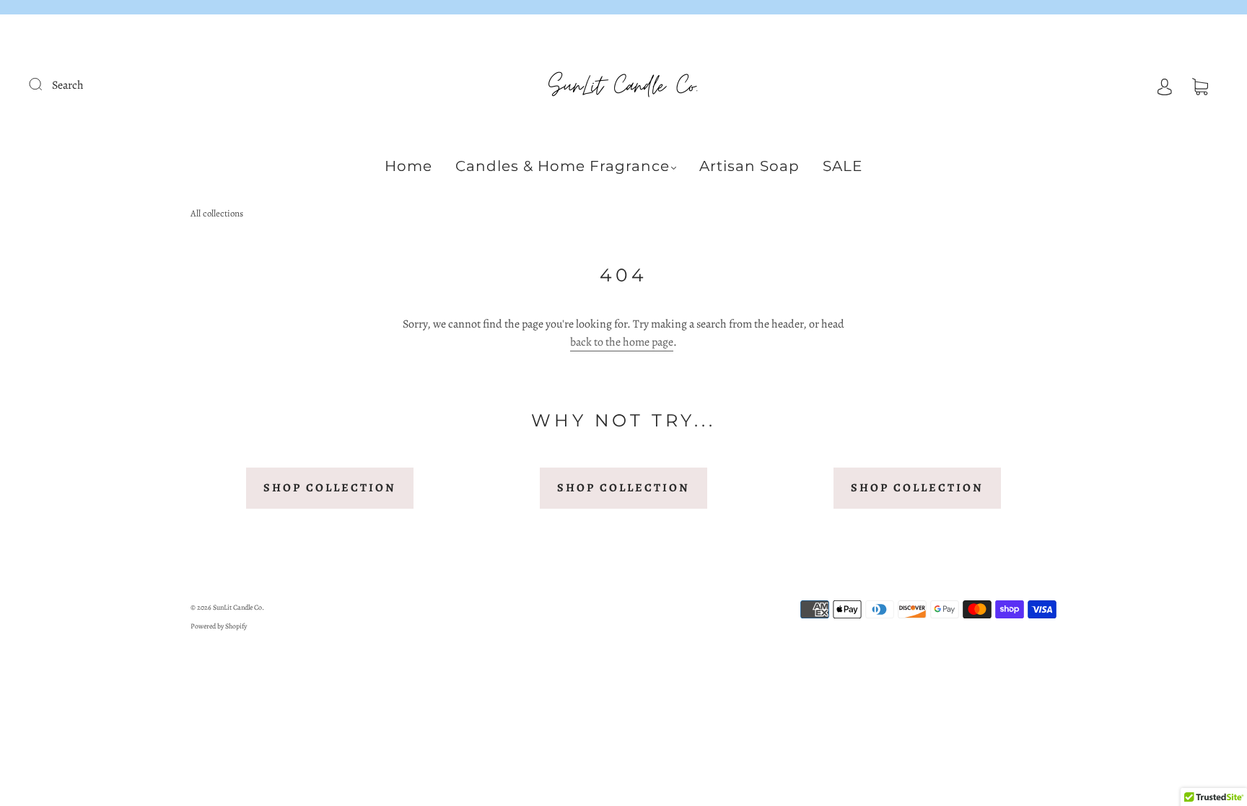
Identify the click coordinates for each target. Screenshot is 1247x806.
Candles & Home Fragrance (562, 166)
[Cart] (1200, 85)
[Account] (1164, 85)
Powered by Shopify (219, 626)
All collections (217, 213)
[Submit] (45, 84)
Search (68, 85)
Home (408, 166)
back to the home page (621, 342)
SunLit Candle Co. (238, 607)
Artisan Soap (749, 166)
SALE (842, 166)
